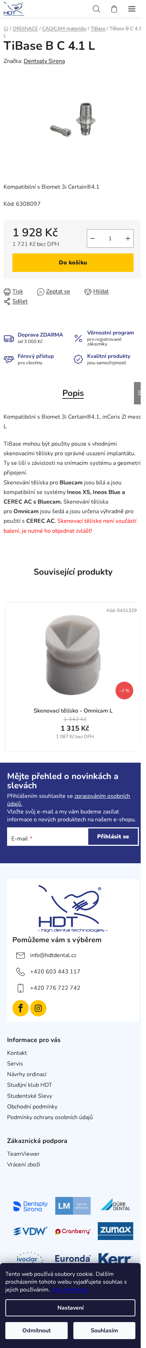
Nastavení (70, 1308)
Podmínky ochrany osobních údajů (50, 1117)
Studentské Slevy (29, 1096)
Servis (15, 1064)
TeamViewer (23, 1154)
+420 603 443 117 (55, 972)
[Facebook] (20, 1008)
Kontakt (17, 1053)
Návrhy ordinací (26, 1074)
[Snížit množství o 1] (92, 238)
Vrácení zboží (23, 1165)
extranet (18, 1175)
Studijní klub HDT (29, 1085)
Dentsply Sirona (44, 61)
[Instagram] (38, 1008)
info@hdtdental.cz (53, 955)
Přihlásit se (113, 837)
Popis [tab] (73, 393)
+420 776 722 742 (55, 988)
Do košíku (73, 263)
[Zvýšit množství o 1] (128, 238)
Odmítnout (36, 1330)
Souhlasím (104, 1330)
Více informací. (70, 1290)
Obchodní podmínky (32, 1107)
